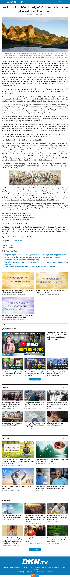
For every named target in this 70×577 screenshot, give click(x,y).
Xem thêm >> (65, 387)
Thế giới (4, 519)
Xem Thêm (35, 379)
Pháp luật (4, 408)
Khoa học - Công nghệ (52, 427)
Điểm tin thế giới (28, 429)
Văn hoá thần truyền (29, 523)
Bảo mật (42, 572)
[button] (67, 379)
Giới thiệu (20, 572)
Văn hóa (49, 543)
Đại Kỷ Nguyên (37, 567)
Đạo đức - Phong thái (41, 463)
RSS (25, 572)
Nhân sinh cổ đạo (13, 324)
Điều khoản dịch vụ (33, 572)
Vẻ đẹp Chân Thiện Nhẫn (8, 465)
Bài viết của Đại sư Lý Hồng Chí (9, 294)
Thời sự (3, 427)
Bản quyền (50, 572)
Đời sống (38, 490)
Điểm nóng (27, 408)
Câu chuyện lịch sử (6, 545)
